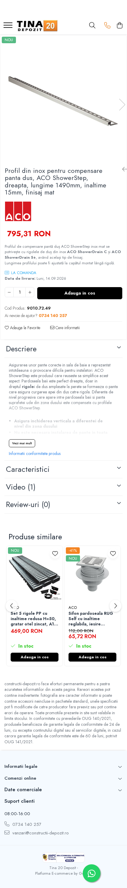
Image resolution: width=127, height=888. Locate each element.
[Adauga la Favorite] (55, 553)
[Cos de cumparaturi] (119, 25)
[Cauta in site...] (92, 25)
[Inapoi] (122, 169)
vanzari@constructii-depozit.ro (40, 833)
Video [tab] (20, 487)
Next (122, 105)
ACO (73, 607)
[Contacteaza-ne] (107, 25)
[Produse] (8, 25)
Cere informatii (67, 328)
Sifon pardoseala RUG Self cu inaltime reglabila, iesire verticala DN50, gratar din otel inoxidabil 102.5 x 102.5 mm (92, 619)
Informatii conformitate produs (35, 453)
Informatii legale (21, 766)
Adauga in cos (79, 293)
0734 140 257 (26, 824)
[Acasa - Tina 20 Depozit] (37, 26)
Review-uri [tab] (28, 504)
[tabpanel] (63, 98)
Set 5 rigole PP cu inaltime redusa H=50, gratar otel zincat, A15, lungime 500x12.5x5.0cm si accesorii (34, 619)
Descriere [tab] (21, 348)
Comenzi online (20, 778)
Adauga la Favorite (24, 328)
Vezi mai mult (22, 443)
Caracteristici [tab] (28, 469)
